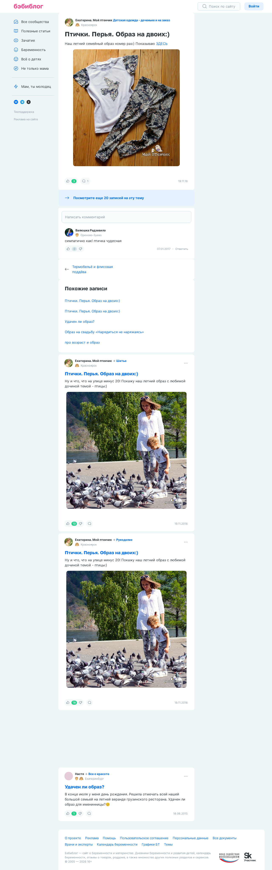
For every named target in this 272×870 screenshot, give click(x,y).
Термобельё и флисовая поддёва (92, 269)
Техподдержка (24, 111)
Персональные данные (190, 838)
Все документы (225, 838)
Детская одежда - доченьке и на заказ (141, 20)
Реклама (92, 838)
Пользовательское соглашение (144, 838)
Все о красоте (98, 774)
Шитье (121, 361)
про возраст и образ (82, 342)
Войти (254, 6)
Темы (168, 844)
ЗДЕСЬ (161, 43)
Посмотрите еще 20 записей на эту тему (108, 198)
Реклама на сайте (26, 119)
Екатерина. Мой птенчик (93, 20)
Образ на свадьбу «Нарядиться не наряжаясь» (104, 332)
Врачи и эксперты (79, 844)
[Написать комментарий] (126, 217)
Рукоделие (124, 539)
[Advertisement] (233, 78)
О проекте (73, 838)
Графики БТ (151, 844)
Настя (79, 774)
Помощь (109, 838)
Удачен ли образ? (79, 321)
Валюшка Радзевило (90, 230)
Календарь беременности (117, 844)
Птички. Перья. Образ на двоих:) (92, 301)
